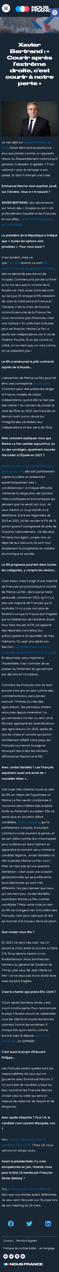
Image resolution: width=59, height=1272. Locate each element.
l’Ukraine (14, 262)
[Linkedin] (17, 1256)
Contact (8, 1240)
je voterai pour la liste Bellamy (29, 1189)
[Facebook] (5, 1256)
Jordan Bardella (29, 822)
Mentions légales (26, 1240)
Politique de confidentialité (19, 1248)
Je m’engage (47, 1248)
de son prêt (41, 383)
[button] (11, 1223)
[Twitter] (11, 1256)
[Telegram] (22, 1256)
